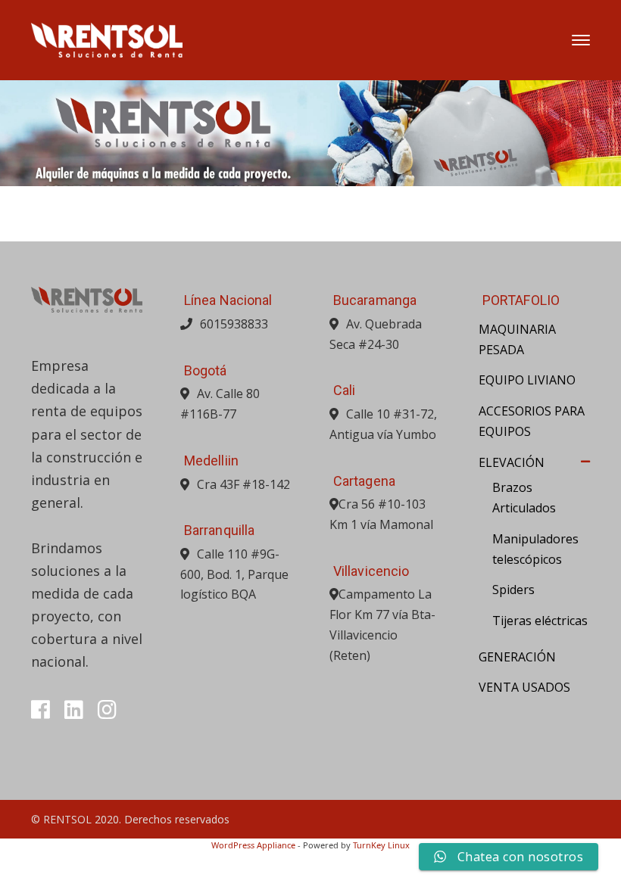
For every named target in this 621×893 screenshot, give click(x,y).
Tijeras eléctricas (540, 620)
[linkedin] (73, 709)
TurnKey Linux (381, 845)
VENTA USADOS (524, 687)
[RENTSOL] (107, 39)
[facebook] (40, 709)
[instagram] (107, 709)
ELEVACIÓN (512, 462)
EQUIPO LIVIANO (527, 380)
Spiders (513, 589)
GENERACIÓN (517, 657)
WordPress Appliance (253, 845)
